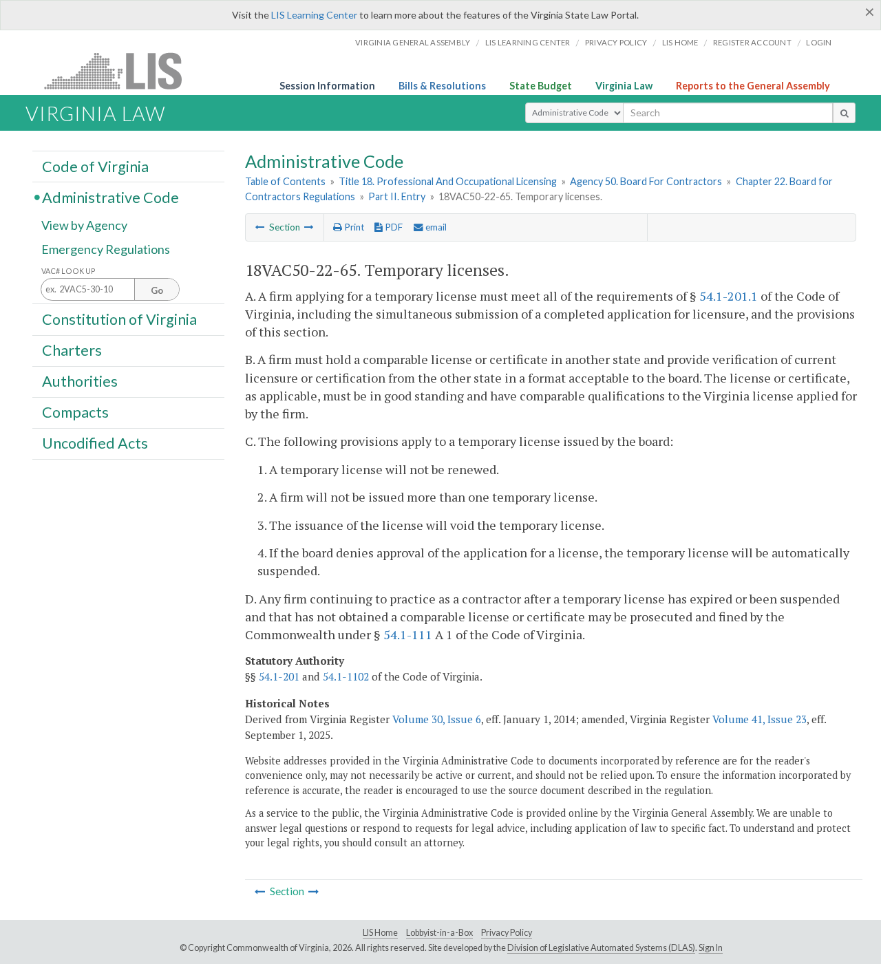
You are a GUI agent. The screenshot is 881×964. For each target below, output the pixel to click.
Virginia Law (623, 86)
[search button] (844, 113)
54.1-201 (279, 676)
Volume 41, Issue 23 (759, 719)
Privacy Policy (616, 42)
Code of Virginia (95, 166)
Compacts (75, 412)
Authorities (80, 381)
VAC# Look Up (68, 270)
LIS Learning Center (314, 15)
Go (157, 290)
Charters (72, 350)
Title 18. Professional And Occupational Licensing (448, 181)
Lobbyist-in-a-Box (439, 933)
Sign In (711, 948)
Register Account (752, 42)
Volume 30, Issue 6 (436, 719)
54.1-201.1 (728, 296)
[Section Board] (309, 227)
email (435, 227)
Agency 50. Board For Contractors (646, 181)
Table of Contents (285, 181)
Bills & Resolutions (442, 86)
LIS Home (380, 933)
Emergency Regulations (105, 249)
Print (353, 227)
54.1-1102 (346, 676)
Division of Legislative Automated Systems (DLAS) (601, 948)
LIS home (680, 42)
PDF (393, 227)
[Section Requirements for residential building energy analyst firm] (260, 227)
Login (818, 42)
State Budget (540, 86)
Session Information (327, 86)
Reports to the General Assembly (753, 86)
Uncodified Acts (95, 443)
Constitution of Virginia (119, 319)
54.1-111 (407, 634)
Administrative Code (110, 197)
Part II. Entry (396, 196)
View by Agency (84, 225)
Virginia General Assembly (412, 42)
